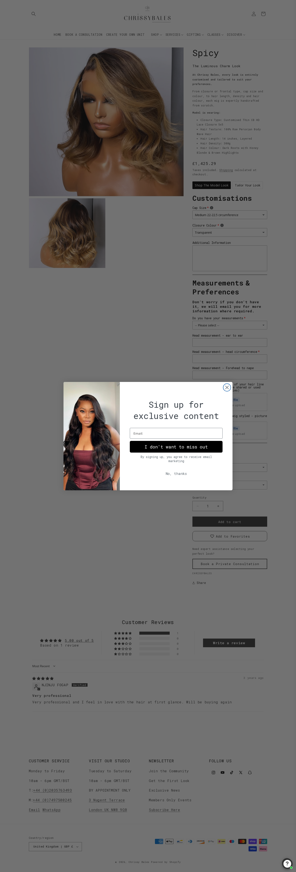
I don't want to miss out (176, 447)
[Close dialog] (227, 387)
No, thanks (176, 473)
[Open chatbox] (287, 864)
